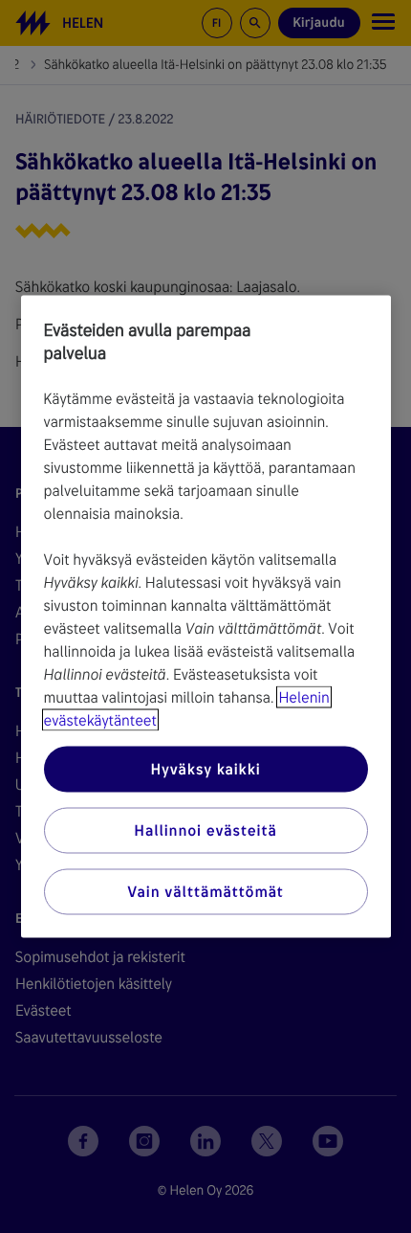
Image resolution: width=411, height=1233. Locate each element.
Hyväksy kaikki (205, 769)
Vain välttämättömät (205, 892)
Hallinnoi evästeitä (205, 830)
